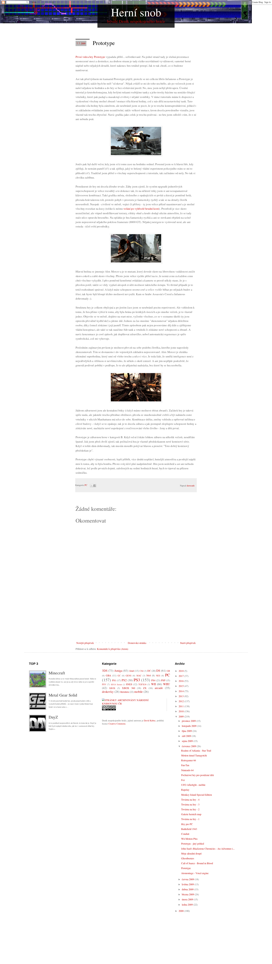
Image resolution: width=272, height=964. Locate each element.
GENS (128, 675)
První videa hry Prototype (90, 57)
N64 (148, 675)
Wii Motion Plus (189, 838)
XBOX (112, 688)
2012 (181, 701)
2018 (181, 670)
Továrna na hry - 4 (190, 799)
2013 (181, 696)
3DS (105, 670)
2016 (181, 681)
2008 (181, 910)
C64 (141, 670)
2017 (181, 676)
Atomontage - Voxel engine (195, 873)
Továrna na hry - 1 (190, 819)
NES (158, 675)
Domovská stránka (137, 643)
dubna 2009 (188, 889)
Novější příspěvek (85, 643)
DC (149, 670)
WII (153, 684)
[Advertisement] (136, 616)
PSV (104, 684)
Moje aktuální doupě (191, 853)
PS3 (137, 679)
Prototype (186, 868)
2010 (181, 711)
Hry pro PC (187, 824)
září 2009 (187, 736)
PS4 (153, 680)
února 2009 (188, 899)
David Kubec (150, 720)
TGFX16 (142, 684)
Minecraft (57, 672)
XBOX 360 (128, 688)
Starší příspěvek (188, 643)
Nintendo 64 (187, 770)
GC (119, 675)
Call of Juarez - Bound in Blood (197, 863)
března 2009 (188, 894)
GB (168, 670)
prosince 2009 (189, 720)
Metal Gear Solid (63, 695)
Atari (131, 670)
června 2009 (188, 879)
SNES (129, 684)
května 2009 (188, 884)
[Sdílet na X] (91, 485)
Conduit (185, 833)
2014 (181, 691)
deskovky (108, 692)
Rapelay (185, 789)
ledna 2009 (187, 904)
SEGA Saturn (116, 684)
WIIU (166, 684)
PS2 (124, 680)
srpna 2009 (187, 741)
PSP (163, 680)
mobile (138, 692)
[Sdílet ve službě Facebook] (94, 485)
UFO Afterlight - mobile (193, 784)
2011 (181, 706)
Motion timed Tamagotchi (194, 755)
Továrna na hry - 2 (190, 809)
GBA (108, 675)
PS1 (114, 680)
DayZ (53, 717)
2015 (181, 686)
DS (158, 670)
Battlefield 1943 (189, 829)
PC (86, 485)
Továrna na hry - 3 (190, 804)
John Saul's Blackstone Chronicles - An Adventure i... (208, 848)
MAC (139, 675)
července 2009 (189, 746)
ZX (145, 688)
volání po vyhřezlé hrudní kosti (141, 208)
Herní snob (136, 11)
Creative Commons (116, 723)
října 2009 (187, 731)
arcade (159, 688)
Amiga (118, 670)
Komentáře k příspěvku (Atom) (112, 648)
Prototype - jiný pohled (192, 843)
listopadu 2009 (189, 725)
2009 (181, 716)
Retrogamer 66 (188, 760)
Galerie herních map (191, 814)
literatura (124, 691)
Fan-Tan (185, 765)
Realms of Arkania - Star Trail (196, 750)
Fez (183, 780)
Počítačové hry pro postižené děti (197, 775)
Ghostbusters (187, 858)
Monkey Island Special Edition (196, 794)
